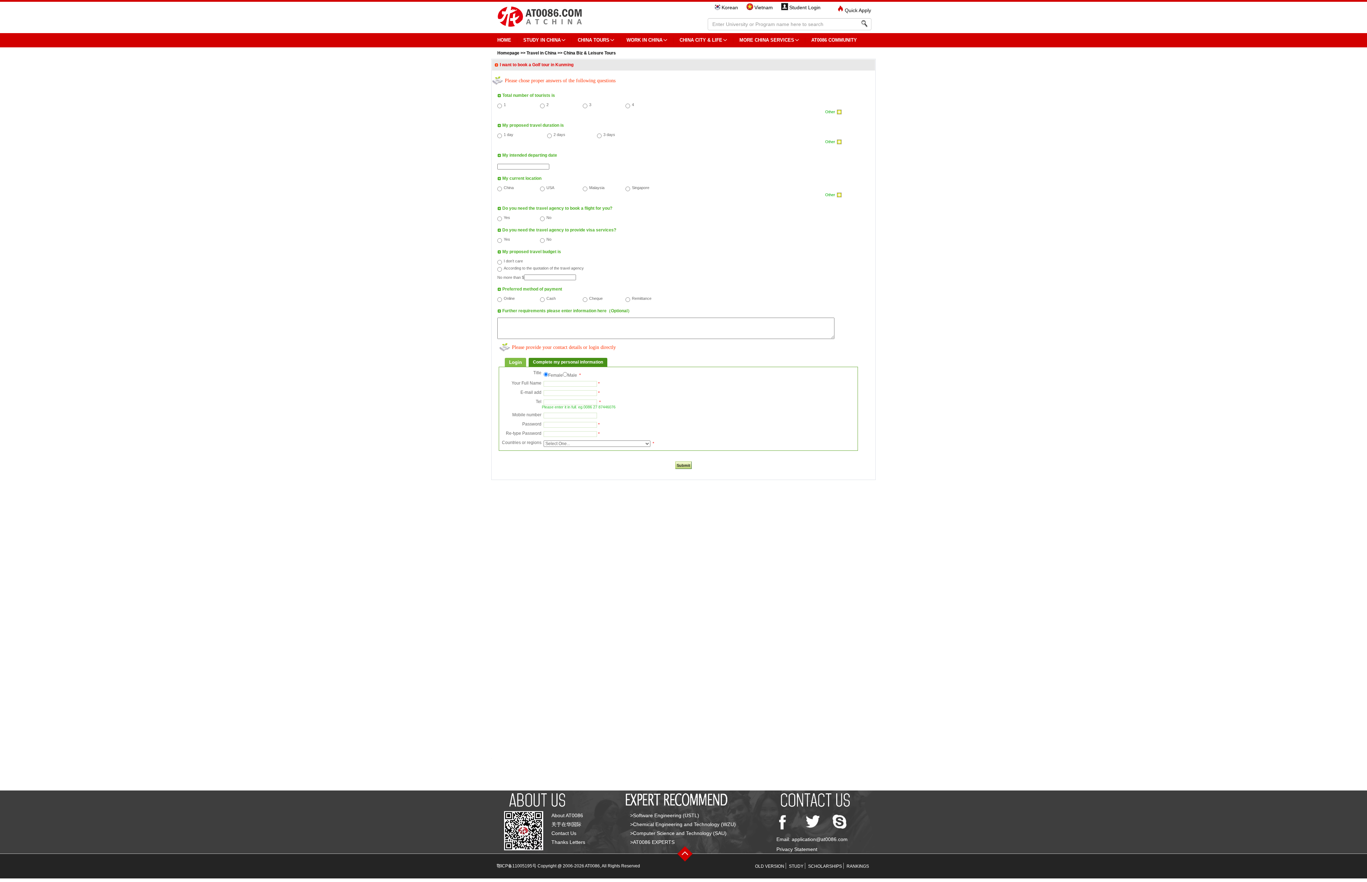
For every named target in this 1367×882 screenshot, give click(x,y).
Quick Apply (858, 10)
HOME (504, 40)
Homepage (508, 53)
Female (555, 375)
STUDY (796, 866)
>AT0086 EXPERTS (652, 842)
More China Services (766, 40)
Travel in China (541, 53)
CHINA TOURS (593, 40)
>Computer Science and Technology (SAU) (678, 833)
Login (515, 362)
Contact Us (563, 833)
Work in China (644, 40)
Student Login (805, 7)
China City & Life (701, 40)
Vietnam (763, 7)
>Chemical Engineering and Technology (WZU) (683, 824)
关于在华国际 (566, 824)
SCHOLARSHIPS (825, 866)
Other (830, 112)
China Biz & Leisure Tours (590, 53)
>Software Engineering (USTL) (664, 815)
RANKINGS (858, 866)
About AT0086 (567, 815)
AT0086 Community (834, 40)
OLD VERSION (769, 866)
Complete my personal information (568, 362)
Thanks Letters (568, 842)
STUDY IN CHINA (542, 40)
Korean (730, 7)
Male (572, 375)
